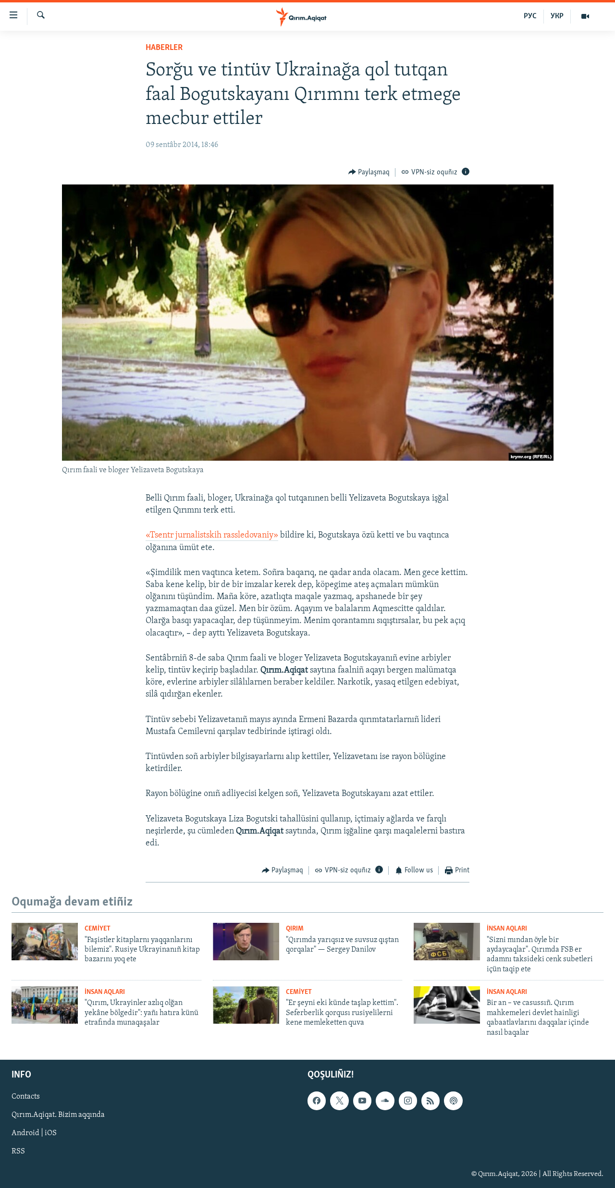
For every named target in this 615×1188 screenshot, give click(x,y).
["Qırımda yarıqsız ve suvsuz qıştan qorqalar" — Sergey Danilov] (246, 941)
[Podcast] (453, 1100)
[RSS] (430, 1100)
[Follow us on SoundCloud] (385, 1100)
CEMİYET (98, 928)
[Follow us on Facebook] (317, 1100)
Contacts (26, 1097)
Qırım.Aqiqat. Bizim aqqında (58, 1115)
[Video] (585, 16)
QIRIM (295, 928)
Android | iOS (34, 1133)
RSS (18, 1151)
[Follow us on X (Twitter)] (339, 1100)
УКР (557, 16)
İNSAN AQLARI (507, 928)
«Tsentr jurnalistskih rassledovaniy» (212, 535)
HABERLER (164, 48)
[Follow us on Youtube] (362, 1100)
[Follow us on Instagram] (408, 1100)
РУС (530, 16)
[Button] (369, 172)
